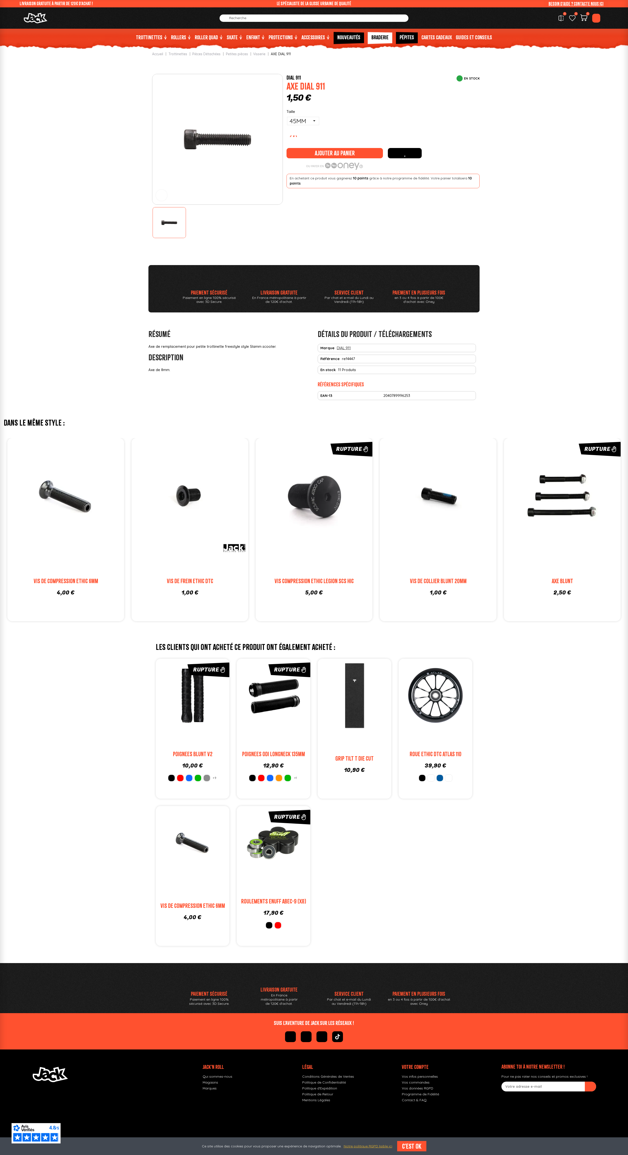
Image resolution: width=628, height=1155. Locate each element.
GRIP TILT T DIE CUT (354, 758)
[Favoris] (572, 18)
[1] (590, 1086)
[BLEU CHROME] (440, 778)
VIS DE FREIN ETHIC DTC (190, 581)
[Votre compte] (596, 18)
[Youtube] (321, 1036)
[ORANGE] (279, 778)
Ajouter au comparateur (38, 496)
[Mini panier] (583, 18)
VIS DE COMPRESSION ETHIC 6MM (66, 581)
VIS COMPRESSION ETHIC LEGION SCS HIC (314, 581)
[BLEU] (189, 778)
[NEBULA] (448, 778)
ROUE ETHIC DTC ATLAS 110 (435, 754)
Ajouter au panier (335, 153)
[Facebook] (290, 1036)
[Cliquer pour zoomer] (161, 195)
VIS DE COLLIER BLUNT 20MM (438, 581)
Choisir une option (444, 707)
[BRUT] (431, 778)
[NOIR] (171, 778)
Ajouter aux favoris (405, 153)
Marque (327, 348)
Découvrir (323, 505)
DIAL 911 (294, 77)
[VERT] (198, 778)
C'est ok (411, 1146)
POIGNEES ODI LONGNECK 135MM (273, 754)
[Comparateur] (561, 18)
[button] (576, 3)
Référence (330, 358)
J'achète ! (74, 505)
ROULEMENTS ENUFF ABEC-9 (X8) (273, 901)
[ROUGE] (180, 778)
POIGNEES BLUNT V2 (192, 754)
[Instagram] (306, 1036)
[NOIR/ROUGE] (207, 778)
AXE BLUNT (562, 581)
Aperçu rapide (93, 496)
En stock (328, 369)
